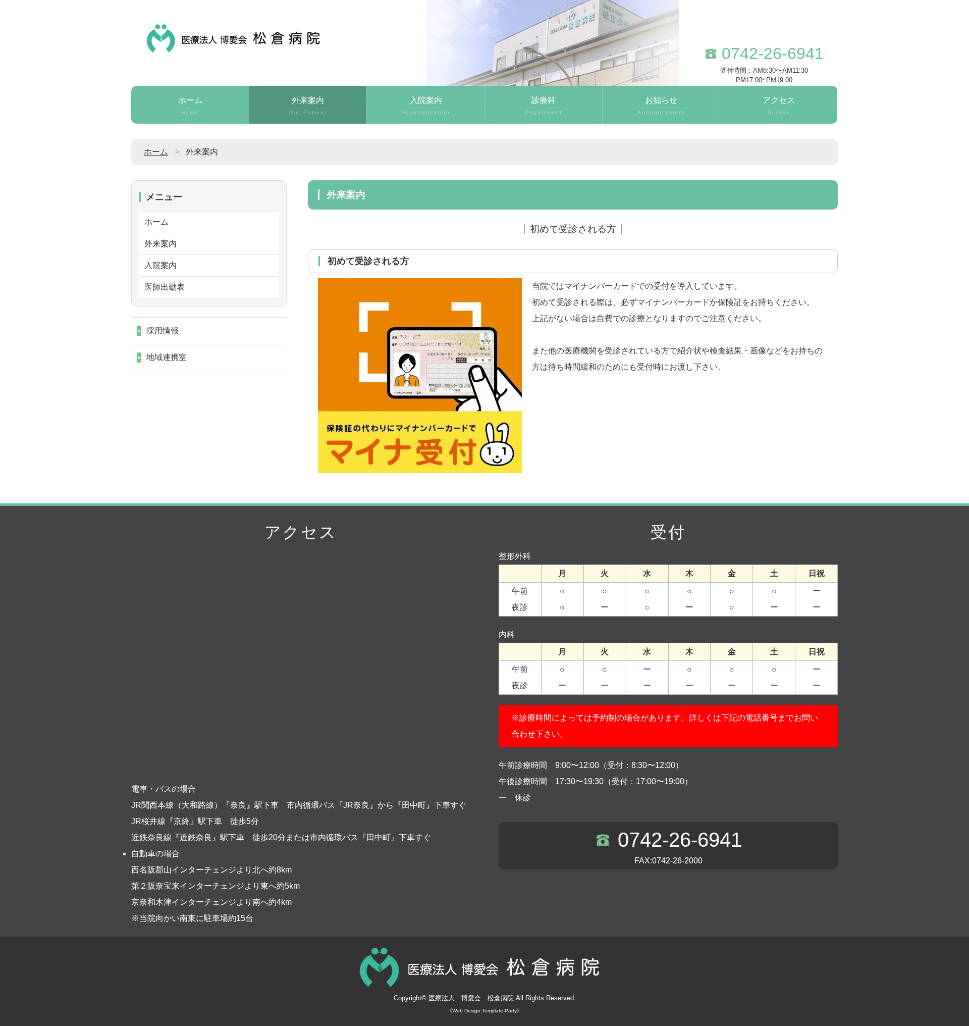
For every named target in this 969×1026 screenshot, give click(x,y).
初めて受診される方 (573, 229)
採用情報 (162, 330)
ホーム (190, 105)
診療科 (543, 105)
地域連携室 (166, 357)
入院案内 (425, 105)
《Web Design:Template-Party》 (484, 1010)
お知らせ (661, 105)
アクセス (779, 105)
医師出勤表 (164, 287)
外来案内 (308, 105)
